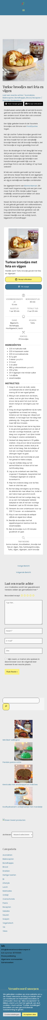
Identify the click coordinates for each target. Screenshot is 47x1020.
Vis (4, 927)
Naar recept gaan (14, 104)
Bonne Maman (30, 186)
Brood (29, 98)
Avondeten (30, 95)
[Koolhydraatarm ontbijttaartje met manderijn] (23, 796)
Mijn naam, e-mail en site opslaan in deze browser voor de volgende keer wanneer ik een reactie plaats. (22, 662)
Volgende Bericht (23, 572)
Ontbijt (6, 895)
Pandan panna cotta (12, 762)
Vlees (5, 931)
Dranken (6, 871)
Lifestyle (6, 883)
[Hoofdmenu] (23, 10)
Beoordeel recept (12, 595)
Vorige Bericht (23, 566)
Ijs (3, 879)
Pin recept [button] (25, 287)
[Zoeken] (6, 706)
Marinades (7, 891)
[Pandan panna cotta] (23, 751)
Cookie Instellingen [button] (11, 1014)
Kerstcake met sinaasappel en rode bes (20, 784)
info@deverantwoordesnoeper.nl (15, 949)
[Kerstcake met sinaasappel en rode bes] (23, 773)
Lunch (5, 887)
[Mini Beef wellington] (23, 729)
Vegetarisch (8, 923)
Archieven (7, 834)
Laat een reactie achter (13, 95)
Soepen (6, 919)
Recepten (36, 98)
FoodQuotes (32, 126)
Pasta (5, 903)
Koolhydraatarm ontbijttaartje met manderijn (22, 807)
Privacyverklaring (8, 956)
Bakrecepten (8, 98)
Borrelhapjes (20, 98)
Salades (6, 911)
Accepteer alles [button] (30, 1014)
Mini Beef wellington (11, 740)
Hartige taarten (9, 875)
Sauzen (6, 915)
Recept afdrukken (34, 104)
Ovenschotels (9, 899)
